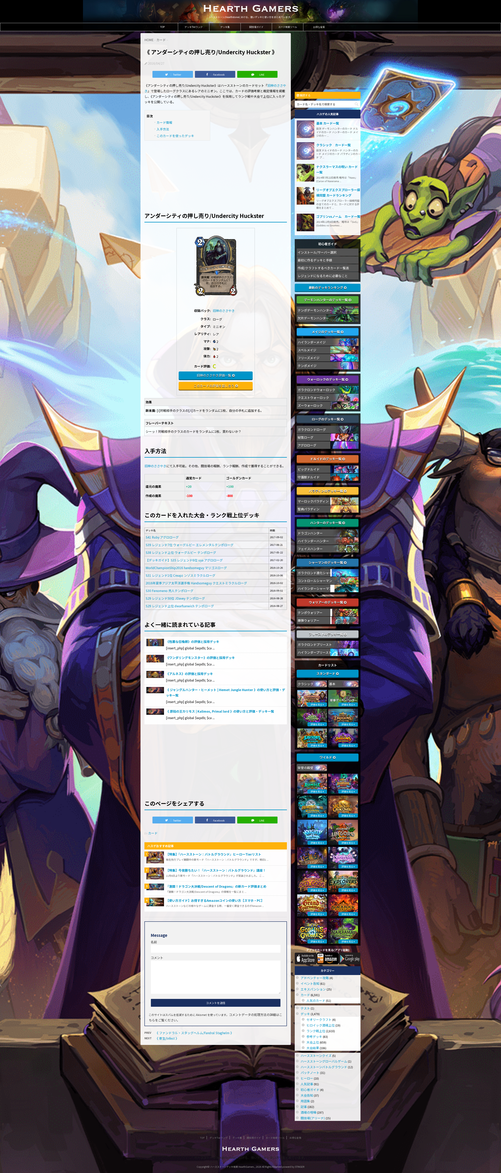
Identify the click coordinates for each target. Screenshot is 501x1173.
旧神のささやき (224, 310)
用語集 (305, 1101)
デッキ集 (225, 27)
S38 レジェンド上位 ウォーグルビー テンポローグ (181, 552)
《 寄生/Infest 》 (167, 1038)
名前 (154, 942)
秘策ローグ (305, 437)
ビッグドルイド (309, 469)
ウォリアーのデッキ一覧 (326, 602)
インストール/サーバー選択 (317, 252)
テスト (305, 1008)
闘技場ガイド (256, 27)
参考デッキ (314, 1036)
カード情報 (164, 122)
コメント (157, 957)
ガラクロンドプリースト (315, 644)
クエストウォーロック (313, 397)
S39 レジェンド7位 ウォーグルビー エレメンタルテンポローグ (189, 544)
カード (153, 833)
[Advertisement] (215, 173)
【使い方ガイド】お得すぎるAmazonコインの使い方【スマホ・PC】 (215, 900)
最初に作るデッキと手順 (315, 260)
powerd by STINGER (293, 1166)
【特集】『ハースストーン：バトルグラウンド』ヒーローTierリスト (213, 854)
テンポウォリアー (310, 612)
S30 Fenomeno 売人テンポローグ (169, 590)
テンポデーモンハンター (315, 310)
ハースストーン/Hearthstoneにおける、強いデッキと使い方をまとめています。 (250, 1157)
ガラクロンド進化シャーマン (318, 572)
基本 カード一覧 (327, 123)
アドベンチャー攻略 (315, 977)
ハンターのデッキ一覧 (326, 522)
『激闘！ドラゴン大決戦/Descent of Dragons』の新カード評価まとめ (216, 886)
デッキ (305, 1013)
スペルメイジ (307, 350)
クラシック (305, 683)
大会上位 (312, 1042)
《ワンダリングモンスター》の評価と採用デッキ (200, 657)
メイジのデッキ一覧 (326, 331)
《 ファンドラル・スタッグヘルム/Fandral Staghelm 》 (194, 1032)
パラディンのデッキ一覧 (326, 490)
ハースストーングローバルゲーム (324, 1061)
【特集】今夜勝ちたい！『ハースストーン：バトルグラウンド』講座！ (216, 870)
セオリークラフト (319, 1019)
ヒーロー (307, 1078)
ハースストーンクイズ (316, 1055)
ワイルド (326, 757)
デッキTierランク (194, 27)
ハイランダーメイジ (312, 342)
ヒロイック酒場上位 (320, 1025)
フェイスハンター (310, 548)
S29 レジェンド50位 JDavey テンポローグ (175, 598)
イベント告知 (310, 983)
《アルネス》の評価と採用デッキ (189, 673)
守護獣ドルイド (309, 477)
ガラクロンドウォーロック (316, 389)
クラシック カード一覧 (333, 145)
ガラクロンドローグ (312, 429)
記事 (304, 1106)
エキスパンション (313, 989)
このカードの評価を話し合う (214, 385)
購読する (305, 95)
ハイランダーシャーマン (315, 588)
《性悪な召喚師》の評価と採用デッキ (192, 641)
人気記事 (307, 1084)
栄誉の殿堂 (305, 767)
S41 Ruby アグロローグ (162, 537)
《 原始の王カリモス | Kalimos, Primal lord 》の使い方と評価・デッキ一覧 (220, 711)
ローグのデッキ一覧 (326, 419)
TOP (162, 27)
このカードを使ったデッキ (175, 135)
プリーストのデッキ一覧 (326, 634)
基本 (332, 683)
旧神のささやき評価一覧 (214, 375)
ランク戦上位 (315, 1030)
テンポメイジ (307, 365)
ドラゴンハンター (310, 533)
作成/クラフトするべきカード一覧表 (323, 268)
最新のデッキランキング (326, 287)
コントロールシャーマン (315, 580)
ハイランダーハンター (313, 541)
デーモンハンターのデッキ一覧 (326, 299)
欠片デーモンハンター (313, 318)
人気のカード (315, 1000)
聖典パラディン (308, 509)
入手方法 (163, 129)
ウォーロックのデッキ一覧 (326, 379)
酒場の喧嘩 (308, 1112)
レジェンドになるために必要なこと (323, 275)
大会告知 (307, 1095)
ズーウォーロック (310, 405)
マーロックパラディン (313, 501)
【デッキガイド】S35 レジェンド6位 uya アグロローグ (184, 560)
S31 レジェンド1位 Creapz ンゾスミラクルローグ (180, 575)
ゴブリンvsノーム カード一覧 (338, 216)
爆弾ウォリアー (308, 620)
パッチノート (310, 1072)
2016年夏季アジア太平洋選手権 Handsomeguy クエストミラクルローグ (196, 583)
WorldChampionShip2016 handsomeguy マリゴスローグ (186, 567)
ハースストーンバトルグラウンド (324, 1067)
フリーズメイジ (308, 357)
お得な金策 (319, 27)
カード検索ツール (287, 27)
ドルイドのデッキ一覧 (326, 458)
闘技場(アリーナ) (313, 1118)
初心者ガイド (310, 1089)
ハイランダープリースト (315, 652)
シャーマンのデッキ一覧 (326, 562)
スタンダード (326, 673)
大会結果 (312, 1048)
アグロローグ (307, 445)
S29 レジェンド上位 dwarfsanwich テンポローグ (180, 606)
